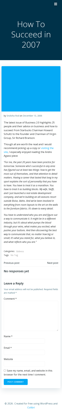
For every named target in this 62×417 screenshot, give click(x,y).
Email (8, 347)
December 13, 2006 (32, 115)
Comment (10, 298)
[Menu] (55, 4)
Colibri (31, 407)
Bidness (20, 251)
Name (8, 336)
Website (8, 359)
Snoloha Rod (13, 115)
